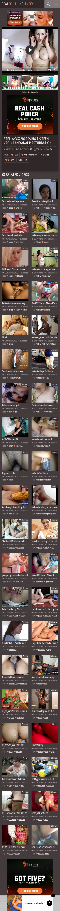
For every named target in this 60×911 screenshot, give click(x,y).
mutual (41, 446)
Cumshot (41, 785)
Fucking (46, 242)
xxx (45, 684)
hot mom (23, 684)
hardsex (22, 819)
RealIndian (18, 4)
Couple (47, 514)
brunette (19, 242)
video (11, 242)
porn (40, 547)
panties (12, 547)
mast (48, 446)
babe (11, 208)
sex (39, 242)
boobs (40, 208)
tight (52, 751)
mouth (20, 582)
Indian (47, 310)
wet (46, 751)
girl (54, 208)
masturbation (30, 154)
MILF (40, 276)
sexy (10, 412)
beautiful (18, 446)
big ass (46, 154)
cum (10, 615)
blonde (20, 276)
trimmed (20, 547)
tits (53, 547)
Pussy (18, 310)
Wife (19, 378)
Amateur (18, 208)
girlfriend (49, 582)
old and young (43, 853)
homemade (13, 684)
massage (20, 717)
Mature (47, 344)
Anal (10, 514)
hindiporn (12, 649)
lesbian (11, 276)
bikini (11, 344)
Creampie (12, 819)
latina (25, 310)
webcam (10, 160)
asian (11, 446)
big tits (23, 160)
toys (54, 344)
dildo (11, 310)
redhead (12, 582)
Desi (54, 514)
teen (15, 154)
